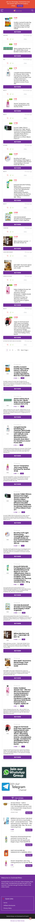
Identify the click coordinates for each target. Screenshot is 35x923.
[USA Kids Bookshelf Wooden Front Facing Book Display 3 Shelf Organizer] (8, 217)
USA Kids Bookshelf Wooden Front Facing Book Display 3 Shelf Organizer (22, 218)
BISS (4, 59)
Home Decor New (7, 276)
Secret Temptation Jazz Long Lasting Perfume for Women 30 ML (22, 105)
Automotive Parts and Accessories (12, 341)
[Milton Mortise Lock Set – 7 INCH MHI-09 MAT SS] (8, 241)
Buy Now (17, 32)
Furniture (5, 228)
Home (5, 903)
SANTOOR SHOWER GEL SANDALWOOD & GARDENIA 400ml (21, 851)
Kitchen (5, 145)
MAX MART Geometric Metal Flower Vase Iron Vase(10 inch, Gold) (22, 266)
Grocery (5, 35)
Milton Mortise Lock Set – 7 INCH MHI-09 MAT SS (22, 242)
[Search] (32, 10)
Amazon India (14, 812)
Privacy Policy (8, 908)
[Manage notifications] (30, 918)
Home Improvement (8, 252)
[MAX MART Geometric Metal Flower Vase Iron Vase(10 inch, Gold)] (8, 265)
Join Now (20, 6)
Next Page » (25, 350)
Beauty (5, 90)
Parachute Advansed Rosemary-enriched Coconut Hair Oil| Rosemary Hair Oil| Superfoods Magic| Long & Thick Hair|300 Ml (21, 839)
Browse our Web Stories (17, 921)
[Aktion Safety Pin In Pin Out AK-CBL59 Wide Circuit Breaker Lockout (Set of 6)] (8, 48)
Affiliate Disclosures (9, 905)
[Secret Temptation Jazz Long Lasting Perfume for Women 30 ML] (8, 103)
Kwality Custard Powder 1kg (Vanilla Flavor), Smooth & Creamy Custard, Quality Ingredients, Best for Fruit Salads (22, 25)
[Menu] (2, 10)
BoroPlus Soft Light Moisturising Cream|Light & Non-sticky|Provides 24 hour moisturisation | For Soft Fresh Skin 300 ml (22, 162)
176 (18, 350)
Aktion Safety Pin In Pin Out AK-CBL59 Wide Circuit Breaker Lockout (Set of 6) (22, 50)
